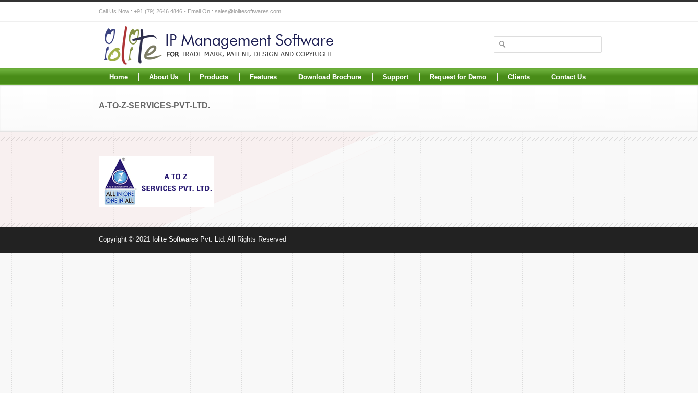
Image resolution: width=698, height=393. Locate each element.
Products (214, 77)
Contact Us (568, 77)
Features (263, 77)
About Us (163, 77)
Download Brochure (329, 77)
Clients (519, 77)
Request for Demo (458, 77)
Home (118, 77)
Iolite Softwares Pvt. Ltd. (189, 239)
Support (395, 77)
